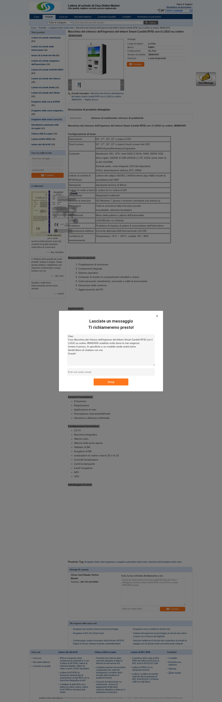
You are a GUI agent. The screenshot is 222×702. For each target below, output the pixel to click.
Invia (111, 382)
